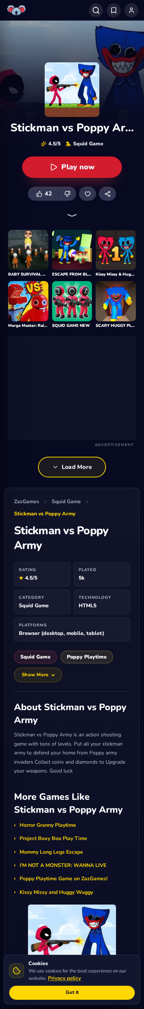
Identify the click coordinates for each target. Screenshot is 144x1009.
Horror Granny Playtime (48, 825)
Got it (72, 992)
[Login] (131, 10)
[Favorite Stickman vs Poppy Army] (87, 194)
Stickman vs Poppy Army (44, 513)
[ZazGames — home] (17, 10)
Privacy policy (64, 978)
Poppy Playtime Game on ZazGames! (63, 878)
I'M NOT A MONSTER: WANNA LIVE (63, 865)
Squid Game (66, 501)
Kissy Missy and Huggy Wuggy (56, 892)
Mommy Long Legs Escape (51, 852)
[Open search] (96, 10)
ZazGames (26, 501)
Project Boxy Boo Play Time (53, 838)
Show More (35, 674)
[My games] (114, 10)
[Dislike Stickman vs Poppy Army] (67, 194)
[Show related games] (72, 215)
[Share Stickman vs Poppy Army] (107, 194)
